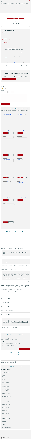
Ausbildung (3, 32)
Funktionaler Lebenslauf (5, 410)
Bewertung (2, 86)
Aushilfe (23, 130)
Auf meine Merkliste (5, 42)
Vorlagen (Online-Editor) (5, 382)
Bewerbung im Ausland (5, 392)
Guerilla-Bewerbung (5, 411)
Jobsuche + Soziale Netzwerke (6, 417)
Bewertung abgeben (5, 104)
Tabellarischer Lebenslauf (6, 425)
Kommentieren (4, 41)
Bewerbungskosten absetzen (6, 404)
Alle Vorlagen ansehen (16, 23)
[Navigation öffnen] (1, 1)
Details (11, 132)
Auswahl (5, 132)
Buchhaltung (8, 175)
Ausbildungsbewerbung (5, 389)
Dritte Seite (3, 376)
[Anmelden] (28, 1)
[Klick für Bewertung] (1, 88)
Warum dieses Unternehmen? (6, 427)
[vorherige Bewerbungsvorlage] (1, 27)
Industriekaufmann (23, 197)
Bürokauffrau (23, 175)
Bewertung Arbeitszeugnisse (5, 437)
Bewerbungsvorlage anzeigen (9, 78)
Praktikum (3, 381)
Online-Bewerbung (4, 421)
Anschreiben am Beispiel (5, 386)
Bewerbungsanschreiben (5, 372)
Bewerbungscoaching (5, 403)
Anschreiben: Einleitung (5, 387)
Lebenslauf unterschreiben (6, 418)
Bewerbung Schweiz (23, 152)
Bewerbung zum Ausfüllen (6, 39)
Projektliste (3, 424)
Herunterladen (4, 38)
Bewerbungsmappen (5, 373)
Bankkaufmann (8, 152)
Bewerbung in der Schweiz (6, 393)
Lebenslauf (3, 379)
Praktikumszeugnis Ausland (6, 422)
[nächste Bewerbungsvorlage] (29, 27)
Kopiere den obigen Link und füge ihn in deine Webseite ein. (8, 362)
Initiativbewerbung (4, 378)
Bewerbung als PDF (5, 390)
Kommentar (2, 90)
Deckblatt (3, 375)
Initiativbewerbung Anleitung (6, 413)
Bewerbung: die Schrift (5, 401)
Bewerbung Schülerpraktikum (6, 396)
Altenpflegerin (8, 130)
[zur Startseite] (30, 1)
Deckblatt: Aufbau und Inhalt (6, 406)
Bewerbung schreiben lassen (6, 395)
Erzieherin (8, 197)
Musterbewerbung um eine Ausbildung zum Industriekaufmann (15, 73)
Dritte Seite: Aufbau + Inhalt (6, 407)
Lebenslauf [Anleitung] (5, 419)
